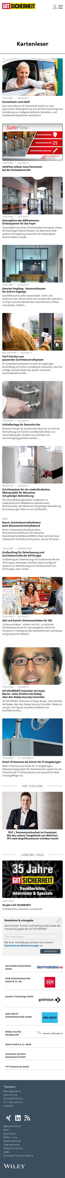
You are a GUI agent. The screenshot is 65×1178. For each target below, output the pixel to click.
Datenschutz (13, 1148)
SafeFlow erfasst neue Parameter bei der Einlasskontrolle (22, 168)
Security (23, 98)
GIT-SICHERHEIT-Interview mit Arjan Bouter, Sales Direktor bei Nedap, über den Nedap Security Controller (23, 694)
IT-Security (25, 758)
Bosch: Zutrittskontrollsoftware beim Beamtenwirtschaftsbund (21, 524)
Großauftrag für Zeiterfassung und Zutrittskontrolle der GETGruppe (23, 554)
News (5, 518)
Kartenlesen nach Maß (16, 102)
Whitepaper (9, 352)
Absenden (50, 951)
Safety (9, 1105)
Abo (6, 1129)
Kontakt (10, 1133)
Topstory (8, 98)
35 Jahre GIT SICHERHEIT (16, 905)
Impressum (12, 1144)
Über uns (11, 1137)
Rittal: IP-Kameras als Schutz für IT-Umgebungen (31, 762)
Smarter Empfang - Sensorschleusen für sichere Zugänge (24, 290)
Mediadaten (12, 1140)
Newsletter (12, 1126)
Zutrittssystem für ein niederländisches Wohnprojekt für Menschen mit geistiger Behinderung (26, 492)
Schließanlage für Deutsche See (21, 424)
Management (25, 548)
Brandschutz (13, 1098)
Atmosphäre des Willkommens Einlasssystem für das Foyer (20, 222)
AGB (6, 1151)
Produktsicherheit (19, 1155)
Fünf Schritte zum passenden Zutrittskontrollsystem (23, 358)
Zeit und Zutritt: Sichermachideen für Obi (27, 620)
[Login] (55, 6)
